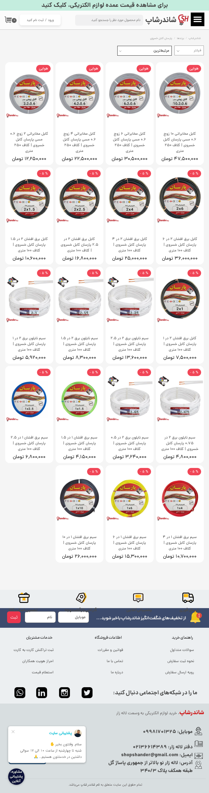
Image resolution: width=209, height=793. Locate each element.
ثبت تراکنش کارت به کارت (34, 650)
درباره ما (117, 672)
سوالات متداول (182, 650)
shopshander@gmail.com (149, 755)
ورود (51, 20)
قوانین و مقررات (110, 650)
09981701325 (159, 732)
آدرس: (185, 763)
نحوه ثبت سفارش (180, 661)
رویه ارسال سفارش (179, 672)
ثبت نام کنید (35, 20)
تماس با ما (115, 661)
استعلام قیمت (43, 672)
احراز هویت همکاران (38, 661)
